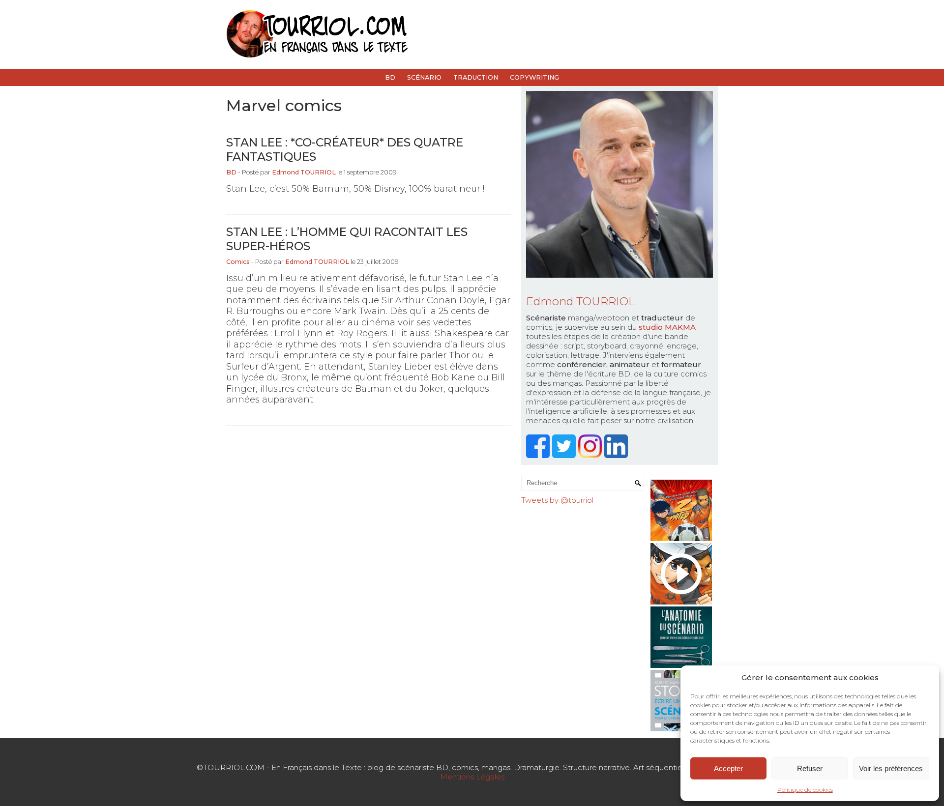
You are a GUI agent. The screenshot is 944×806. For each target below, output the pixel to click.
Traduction (475, 77)
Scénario (424, 77)
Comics (238, 261)
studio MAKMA (667, 327)
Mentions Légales (472, 776)
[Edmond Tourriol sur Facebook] (539, 455)
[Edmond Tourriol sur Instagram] (591, 455)
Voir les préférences (891, 768)
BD (390, 77)
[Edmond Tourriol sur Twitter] (565, 455)
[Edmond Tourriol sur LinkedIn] (617, 455)
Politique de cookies (805, 789)
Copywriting (534, 77)
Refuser (810, 768)
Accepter (728, 768)
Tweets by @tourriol (557, 500)
